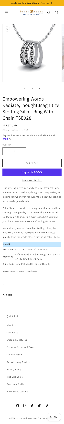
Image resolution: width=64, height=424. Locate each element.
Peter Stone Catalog (17, 391)
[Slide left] (24, 88)
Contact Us (12, 332)
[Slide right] (39, 88)
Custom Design (15, 354)
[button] (6, 12)
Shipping (5, 130)
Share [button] (9, 294)
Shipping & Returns (17, 339)
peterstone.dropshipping (27, 418)
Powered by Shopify (46, 418)
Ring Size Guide (15, 376)
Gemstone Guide (15, 384)
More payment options (32, 180)
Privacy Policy (14, 369)
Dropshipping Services (18, 362)
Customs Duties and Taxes (20, 347)
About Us (11, 325)
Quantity (6, 144)
